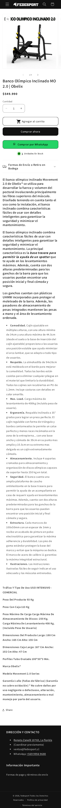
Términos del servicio (32, 805)
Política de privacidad (37, 800)
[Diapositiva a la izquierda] (23, 74)
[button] (7, 4)
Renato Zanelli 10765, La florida (33, 740)
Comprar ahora (30, 131)
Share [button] (9, 710)
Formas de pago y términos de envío (27, 774)
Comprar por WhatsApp (33, 144)
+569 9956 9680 (36, 754)
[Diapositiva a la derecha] (37, 74)
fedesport (24, 795)
